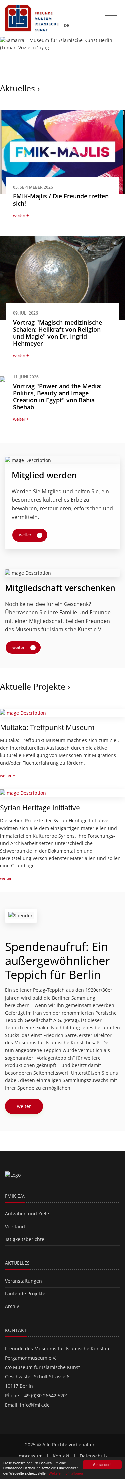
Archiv (12, 1306)
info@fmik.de (35, 1405)
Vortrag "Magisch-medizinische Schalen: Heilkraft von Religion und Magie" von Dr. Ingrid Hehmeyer (57, 332)
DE (67, 25)
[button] (9, 53)
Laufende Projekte (25, 1293)
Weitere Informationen (66, 1473)
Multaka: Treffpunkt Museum (47, 727)
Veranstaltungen (23, 1280)
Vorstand (15, 1226)
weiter (25, 535)
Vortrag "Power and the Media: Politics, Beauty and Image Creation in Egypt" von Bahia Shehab (57, 396)
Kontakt (61, 1456)
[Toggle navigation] (110, 12)
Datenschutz (94, 1456)
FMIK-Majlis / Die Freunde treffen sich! (61, 199)
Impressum (30, 1456)
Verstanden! (102, 1464)
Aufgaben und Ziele (27, 1213)
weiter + (21, 215)
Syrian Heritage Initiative (40, 807)
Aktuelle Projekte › (35, 686)
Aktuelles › (20, 88)
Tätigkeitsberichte (24, 1239)
